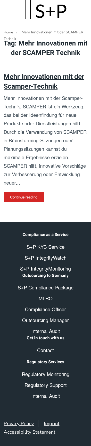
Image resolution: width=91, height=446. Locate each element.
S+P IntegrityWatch (45, 257)
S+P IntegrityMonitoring (45, 268)
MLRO (46, 298)
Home (8, 32)
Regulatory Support (46, 384)
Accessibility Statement (29, 432)
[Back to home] (45, 9)
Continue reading (24, 197)
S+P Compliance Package (46, 287)
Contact (45, 350)
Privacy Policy (19, 423)
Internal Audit (45, 395)
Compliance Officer (45, 309)
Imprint (51, 423)
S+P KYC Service (46, 246)
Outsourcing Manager (45, 320)
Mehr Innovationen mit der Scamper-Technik (44, 81)
